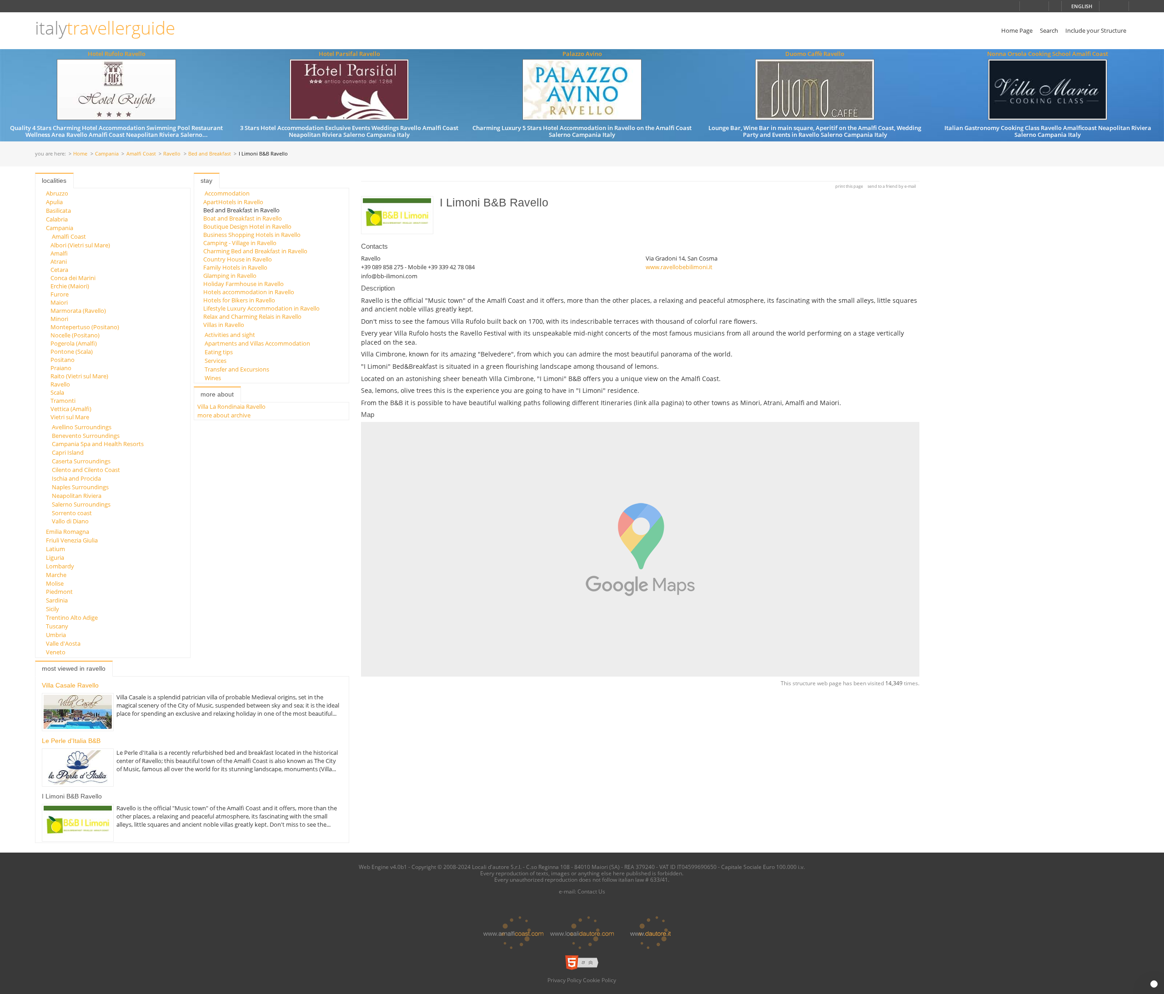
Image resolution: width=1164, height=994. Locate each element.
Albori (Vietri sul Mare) (80, 245)
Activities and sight (230, 334)
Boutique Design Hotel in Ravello (247, 226)
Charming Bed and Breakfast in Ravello (255, 251)
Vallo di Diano (70, 521)
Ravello (172, 153)
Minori (59, 319)
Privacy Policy (564, 980)
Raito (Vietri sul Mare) (79, 376)
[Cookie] (1154, 984)
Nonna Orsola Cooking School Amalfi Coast (1047, 54)
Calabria (57, 219)
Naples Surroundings (80, 487)
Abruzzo (57, 193)
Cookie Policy (599, 980)
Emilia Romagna (67, 531)
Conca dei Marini (72, 278)
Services (215, 360)
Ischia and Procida (76, 478)
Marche (56, 575)
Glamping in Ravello (229, 275)
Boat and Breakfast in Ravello (242, 218)
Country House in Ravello (237, 259)
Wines (213, 378)
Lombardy (60, 566)
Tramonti (62, 400)
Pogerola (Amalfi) (73, 343)
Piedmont (59, 591)
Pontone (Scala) (71, 351)
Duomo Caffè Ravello (814, 54)
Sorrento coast (72, 513)
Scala (57, 392)
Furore (59, 294)
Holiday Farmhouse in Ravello (243, 284)
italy (105, 28)
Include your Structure (1095, 30)
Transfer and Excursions (237, 369)
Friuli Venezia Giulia (72, 540)
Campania (107, 153)
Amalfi (59, 253)
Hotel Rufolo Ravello (117, 54)
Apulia (54, 202)
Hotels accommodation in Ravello (248, 292)
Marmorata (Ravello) (78, 310)
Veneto (55, 652)
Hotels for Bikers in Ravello (239, 300)
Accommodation (227, 193)
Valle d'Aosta (63, 643)
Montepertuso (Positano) (84, 327)
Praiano (60, 368)
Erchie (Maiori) (69, 286)
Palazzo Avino (582, 54)
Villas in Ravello (223, 324)
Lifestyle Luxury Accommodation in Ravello (261, 308)
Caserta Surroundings (81, 461)
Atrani (58, 261)
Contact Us (591, 891)
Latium (55, 549)
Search (1049, 30)
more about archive (224, 415)
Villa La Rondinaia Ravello (231, 406)
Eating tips (219, 352)
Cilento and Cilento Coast (86, 470)
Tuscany (57, 626)
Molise (55, 583)
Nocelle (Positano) (75, 335)
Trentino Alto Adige (72, 617)
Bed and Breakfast (209, 153)
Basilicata (58, 210)
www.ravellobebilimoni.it (679, 267)
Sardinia (57, 600)
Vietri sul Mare (69, 417)
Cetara (59, 269)
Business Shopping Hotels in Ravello (252, 234)
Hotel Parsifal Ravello (349, 54)
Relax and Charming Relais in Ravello (252, 316)
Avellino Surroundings (81, 427)
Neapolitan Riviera (76, 495)
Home (80, 153)
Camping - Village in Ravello (239, 243)
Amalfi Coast (141, 153)
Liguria (55, 557)
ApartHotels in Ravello (233, 202)
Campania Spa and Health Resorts (98, 444)
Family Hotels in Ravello (235, 267)
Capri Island (68, 452)
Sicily (52, 609)
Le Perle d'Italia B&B (71, 740)
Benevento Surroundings (86, 435)
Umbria (56, 635)
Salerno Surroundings (81, 504)
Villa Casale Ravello (70, 685)
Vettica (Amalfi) (70, 409)
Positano (62, 359)
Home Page (1017, 30)
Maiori (59, 302)
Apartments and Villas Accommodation (257, 343)
